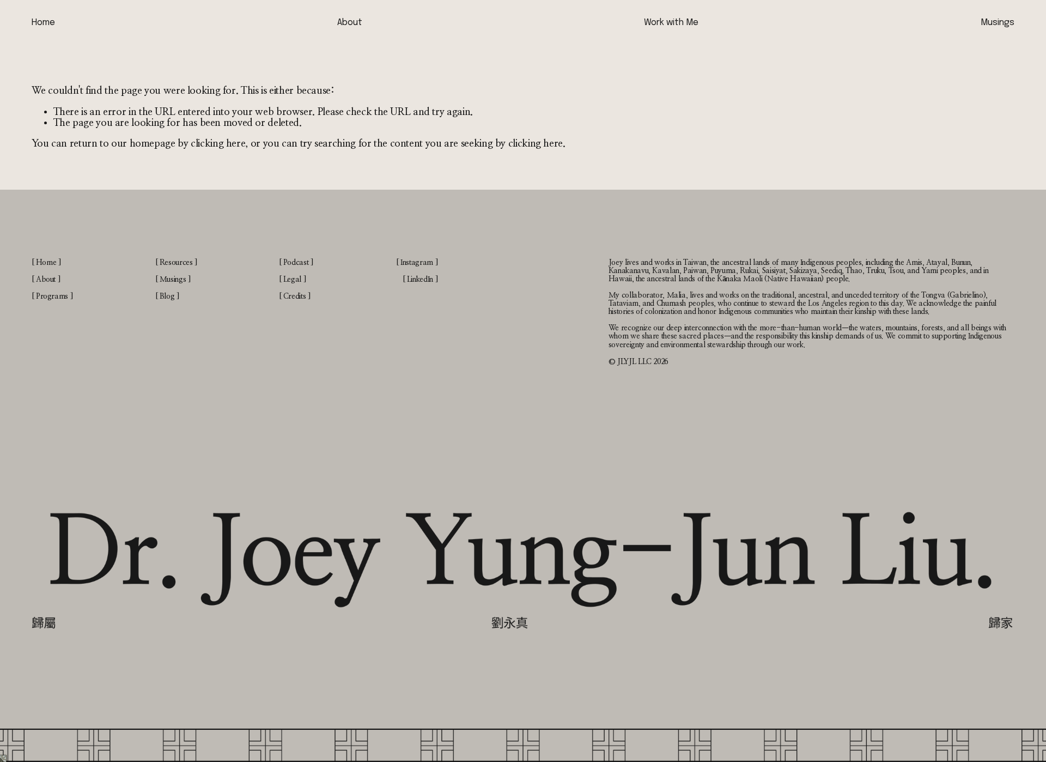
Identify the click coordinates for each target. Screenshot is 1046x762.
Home (43, 22)
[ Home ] (46, 263)
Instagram (416, 263)
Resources (176, 263)
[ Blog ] (167, 296)
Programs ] (54, 296)
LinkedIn (420, 279)
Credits (294, 296)
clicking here (218, 143)
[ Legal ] (292, 279)
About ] (48, 279)
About (349, 22)
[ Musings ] (173, 279)
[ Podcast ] (296, 263)
